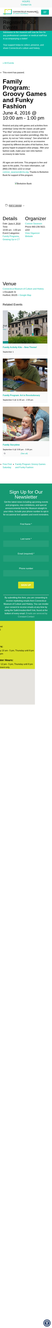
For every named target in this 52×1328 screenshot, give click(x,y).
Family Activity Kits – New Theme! (20, 347)
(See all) (24, 453)
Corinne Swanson (33, 223)
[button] (45, 12)
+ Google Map (24, 295)
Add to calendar (15, 206)
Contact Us (26, 5)
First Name (26, 524)
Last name (26, 539)
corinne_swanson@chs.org (16, 172)
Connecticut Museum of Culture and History (23, 289)
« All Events (8, 63)
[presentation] (25, 327)
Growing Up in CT (11, 239)
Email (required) (26, 554)
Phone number (26, 568)
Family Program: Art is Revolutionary (21, 395)
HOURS (26, 1)
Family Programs (11, 236)
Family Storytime (11, 445)
